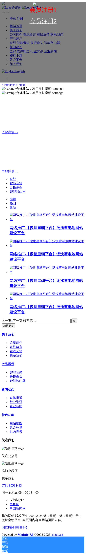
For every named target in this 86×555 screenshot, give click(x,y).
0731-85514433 (12, 485)
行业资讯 (16, 402)
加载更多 (8, 325)
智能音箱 (16, 183)
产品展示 (8, 364)
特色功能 (8, 415)
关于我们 (8, 334)
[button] (9, 85)
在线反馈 (16, 351)
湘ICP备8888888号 (14, 527)
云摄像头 (16, 187)
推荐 (13, 199)
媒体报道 (16, 397)
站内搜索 (16, 431)
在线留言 (16, 347)
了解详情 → (10, 132)
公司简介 (16, 342)
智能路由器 (18, 191)
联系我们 (16, 355)
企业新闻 (16, 406)
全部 (13, 179)
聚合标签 (16, 427)
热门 (13, 203)
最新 (13, 207)
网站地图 (16, 423)
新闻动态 (8, 389)
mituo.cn (57, 534)
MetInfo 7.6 (25, 534)
